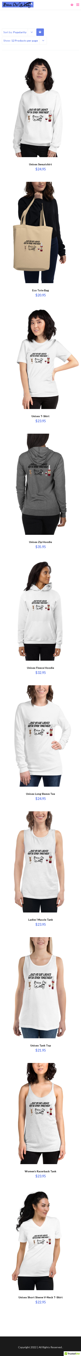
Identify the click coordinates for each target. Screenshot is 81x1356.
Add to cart (40, 264)
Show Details (40, 273)
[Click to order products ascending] (40, 31)
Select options (40, 138)
